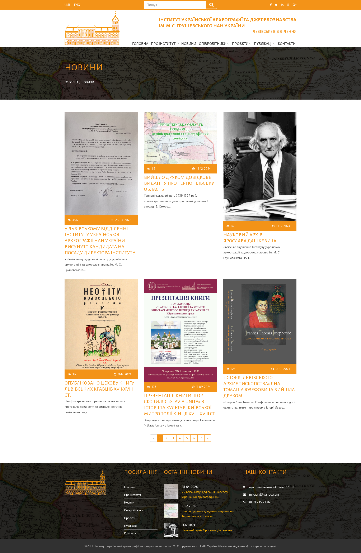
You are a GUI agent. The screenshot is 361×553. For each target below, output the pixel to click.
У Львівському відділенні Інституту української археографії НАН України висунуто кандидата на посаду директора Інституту (100, 240)
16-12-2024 (204, 168)
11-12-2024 (124, 374)
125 (154, 386)
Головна (140, 44)
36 (74, 374)
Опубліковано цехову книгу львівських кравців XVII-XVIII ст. (99, 389)
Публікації (130, 525)
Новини (188, 44)
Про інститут (132, 494)
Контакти (287, 44)
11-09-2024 (203, 386)
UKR (67, 4)
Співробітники (133, 510)
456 (75, 220)
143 (233, 226)
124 (233, 369)
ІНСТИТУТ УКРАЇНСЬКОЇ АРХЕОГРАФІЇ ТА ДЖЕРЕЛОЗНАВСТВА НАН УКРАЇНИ (227, 25)
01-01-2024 (283, 369)
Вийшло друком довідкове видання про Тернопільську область (179, 183)
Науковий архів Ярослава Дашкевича (207, 530)
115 (153, 168)
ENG (77, 4)
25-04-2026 (123, 220)
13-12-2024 (283, 226)
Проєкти (129, 518)
